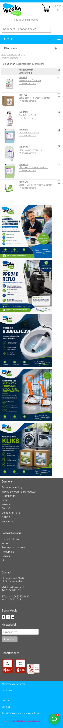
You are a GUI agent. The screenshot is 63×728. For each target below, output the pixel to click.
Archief (6, 508)
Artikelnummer (26, 70)
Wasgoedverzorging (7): (13, 54)
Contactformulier (11, 512)
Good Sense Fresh (27, 115)
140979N (23, 147)
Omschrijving (25, 73)
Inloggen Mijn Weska (26, 19)
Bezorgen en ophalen (13, 547)
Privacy (6, 504)
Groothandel (9, 495)
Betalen (6, 556)
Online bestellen (10, 539)
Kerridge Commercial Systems (26, 721)
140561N (23, 112)
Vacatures (7, 521)
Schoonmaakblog (12, 487)
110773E (23, 94)
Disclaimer (7, 690)
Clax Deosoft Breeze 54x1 (31, 150)
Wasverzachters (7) (11, 57)
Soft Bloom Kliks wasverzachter (34, 97)
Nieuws (6, 517)
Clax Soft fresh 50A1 (29, 132)
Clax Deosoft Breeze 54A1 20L (33, 167)
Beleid (5, 500)
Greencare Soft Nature (30, 80)
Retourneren (8, 551)
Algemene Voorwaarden (13, 684)
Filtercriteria (10, 48)
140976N (23, 129)
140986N (23, 164)
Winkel (5, 543)
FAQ (4, 560)
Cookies (5, 700)
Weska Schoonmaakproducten (19, 491)
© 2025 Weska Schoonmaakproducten (21, 713)
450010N (23, 181)
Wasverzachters (27, 83)
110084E (23, 77)
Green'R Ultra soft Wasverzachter (35, 184)
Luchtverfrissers (27, 118)
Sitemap (6, 707)
